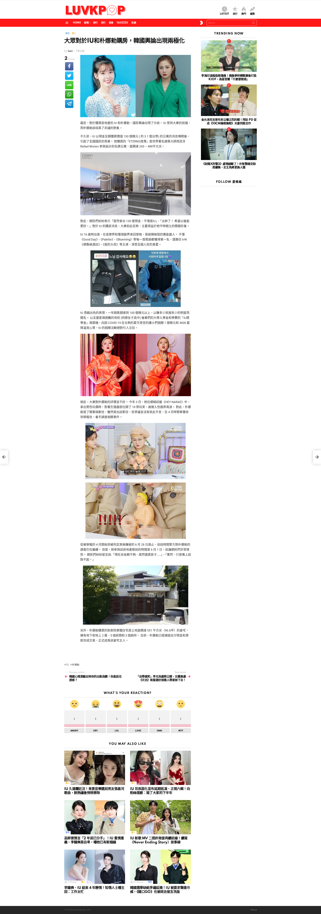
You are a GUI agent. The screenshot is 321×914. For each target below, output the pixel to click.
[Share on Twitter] (69, 75)
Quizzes (122, 22)
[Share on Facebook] (69, 66)
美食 (111, 22)
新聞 (86, 22)
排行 (95, 22)
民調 (133, 22)
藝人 (67, 783)
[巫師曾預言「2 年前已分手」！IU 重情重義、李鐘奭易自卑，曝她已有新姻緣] (94, 817)
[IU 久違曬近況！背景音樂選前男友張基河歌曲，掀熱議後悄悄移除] (94, 768)
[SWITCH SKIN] (201, 22)
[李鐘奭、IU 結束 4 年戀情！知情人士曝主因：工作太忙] (94, 867)
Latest (224, 14)
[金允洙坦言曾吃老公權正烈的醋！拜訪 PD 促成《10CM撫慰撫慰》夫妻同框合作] (229, 100)
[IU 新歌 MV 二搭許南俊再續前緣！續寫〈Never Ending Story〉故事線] (160, 817)
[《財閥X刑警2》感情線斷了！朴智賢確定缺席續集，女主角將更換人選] (229, 144)
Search (253, 23)
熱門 (243, 14)
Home (77, 22)
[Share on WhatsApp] (69, 94)
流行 (235, 14)
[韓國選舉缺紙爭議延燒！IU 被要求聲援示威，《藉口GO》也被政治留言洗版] (160, 867)
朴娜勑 (75, 664)
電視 (67, 832)
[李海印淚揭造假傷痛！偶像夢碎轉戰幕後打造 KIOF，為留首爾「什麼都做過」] (229, 56)
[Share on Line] (69, 85)
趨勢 (252, 14)
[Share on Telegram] (69, 104)
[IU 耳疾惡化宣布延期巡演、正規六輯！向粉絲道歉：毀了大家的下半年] (160, 768)
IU (67, 664)
